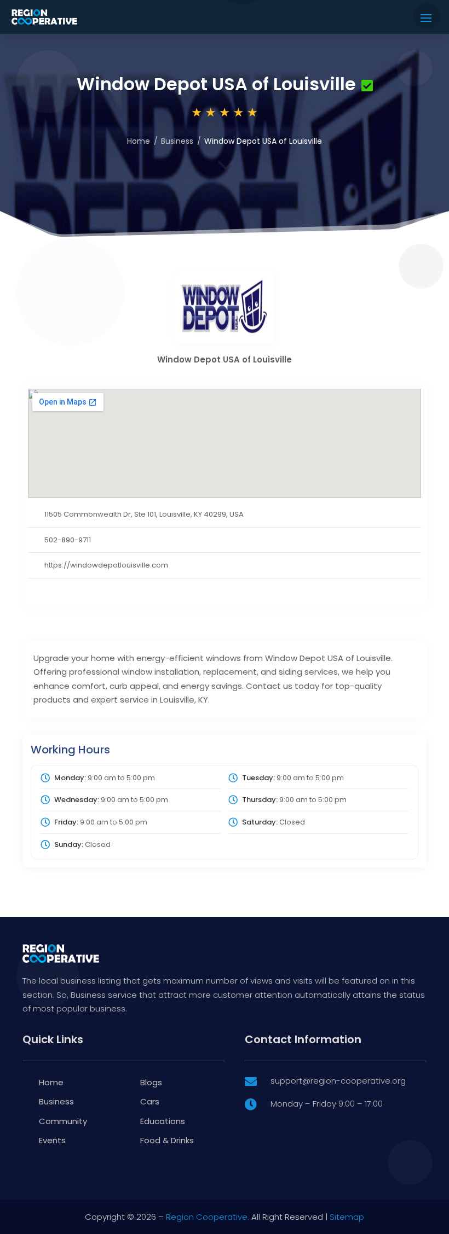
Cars (149, 1101)
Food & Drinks (167, 1140)
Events (52, 1140)
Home (138, 141)
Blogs (151, 1082)
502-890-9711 (67, 540)
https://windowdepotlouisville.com (106, 565)
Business (177, 141)
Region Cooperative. (207, 1217)
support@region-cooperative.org (338, 1080)
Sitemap (347, 1217)
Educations (162, 1121)
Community (63, 1121)
